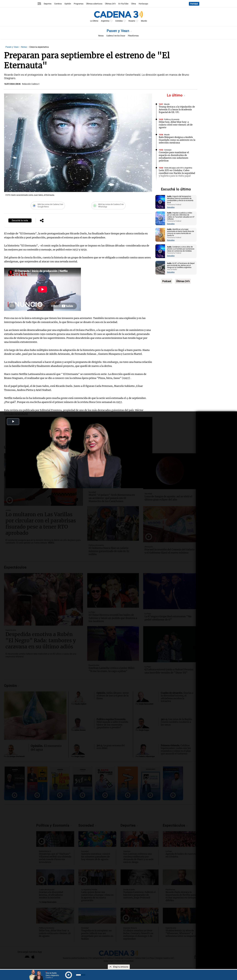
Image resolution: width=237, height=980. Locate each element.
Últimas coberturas (94, 4)
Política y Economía (171, 119)
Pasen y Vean (118, 31)
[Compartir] (41, 220)
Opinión (67, 4)
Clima (133, 4)
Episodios (171, 207)
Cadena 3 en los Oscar (115, 36)
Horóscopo (143, 4)
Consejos (167, 150)
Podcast (166, 281)
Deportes (47, 4)
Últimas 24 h (110, 4)
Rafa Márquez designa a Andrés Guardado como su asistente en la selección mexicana (177, 140)
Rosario (132, 21)
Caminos (58, 4)
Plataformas (133, 36)
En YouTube (123, 4)
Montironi (167, 183)
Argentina (105, 21)
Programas (78, 4)
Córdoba (119, 21)
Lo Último (94, 21)
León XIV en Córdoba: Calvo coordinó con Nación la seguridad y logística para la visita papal (177, 173)
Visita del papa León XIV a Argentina (178, 168)
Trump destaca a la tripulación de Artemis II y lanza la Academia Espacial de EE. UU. (177, 109)
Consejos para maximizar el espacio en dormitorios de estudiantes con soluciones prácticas (174, 156)
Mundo (144, 21)
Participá (194, 4)
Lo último (175, 95)
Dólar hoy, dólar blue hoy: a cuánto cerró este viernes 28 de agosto (176, 125)
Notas (101, 36)
